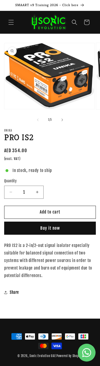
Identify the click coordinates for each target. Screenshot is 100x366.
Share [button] (14, 292)
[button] (11, 22)
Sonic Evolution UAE (42, 356)
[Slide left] (38, 120)
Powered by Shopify (69, 356)
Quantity (10, 181)
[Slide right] (62, 120)
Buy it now (50, 228)
